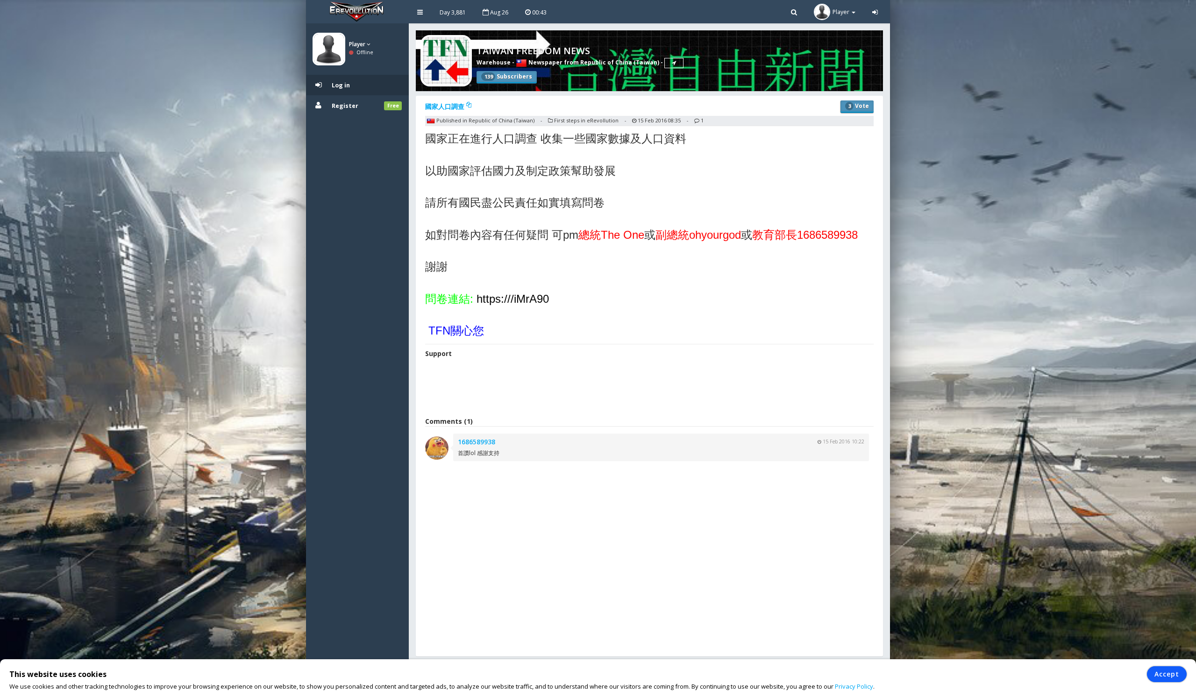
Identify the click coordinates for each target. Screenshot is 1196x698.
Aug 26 (498, 12)
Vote (858, 106)
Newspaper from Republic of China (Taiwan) (593, 62)
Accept (1166, 674)
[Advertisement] (649, 389)
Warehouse (494, 62)
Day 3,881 (453, 12)
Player (358, 44)
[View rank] (673, 63)
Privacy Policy (854, 686)
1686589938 (476, 441)
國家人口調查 (445, 106)
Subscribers (508, 76)
